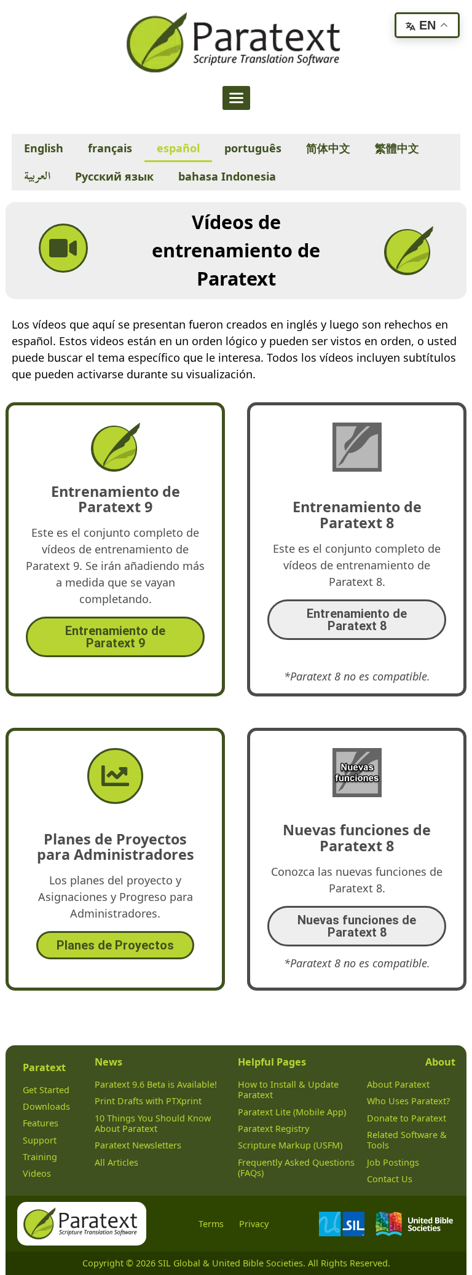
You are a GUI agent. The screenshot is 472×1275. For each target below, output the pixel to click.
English (43, 148)
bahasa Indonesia (227, 176)
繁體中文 (397, 148)
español (178, 148)
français (110, 148)
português (252, 148)
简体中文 (328, 148)
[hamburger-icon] (236, 98)
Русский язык (114, 176)
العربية (37, 176)
